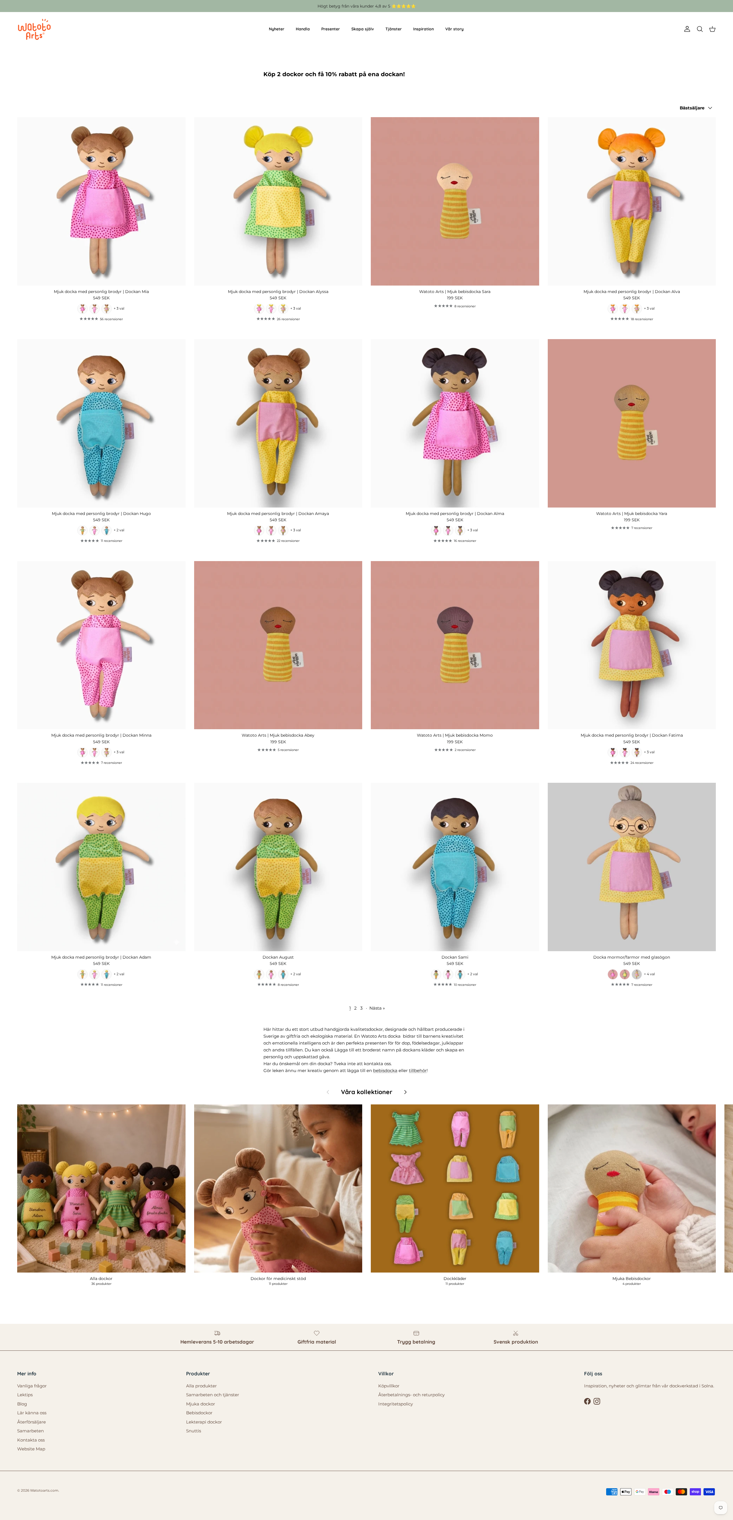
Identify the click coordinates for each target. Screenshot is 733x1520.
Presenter (330, 29)
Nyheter (276, 29)
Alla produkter (201, 1386)
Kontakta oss (31, 1440)
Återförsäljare (31, 1422)
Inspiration (423, 29)
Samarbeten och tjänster (212, 1394)
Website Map (31, 1449)
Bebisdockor (199, 1412)
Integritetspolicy (395, 1404)
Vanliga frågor (32, 1386)
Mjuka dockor (200, 1404)
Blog (22, 1404)
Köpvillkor (388, 1386)
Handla (303, 29)
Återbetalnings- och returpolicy (411, 1394)
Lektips (25, 1394)
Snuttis (193, 1431)
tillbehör (418, 1070)
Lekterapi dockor (204, 1422)
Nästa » (377, 1008)
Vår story (454, 29)
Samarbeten (30, 1431)
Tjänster (393, 29)
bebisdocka (385, 1070)
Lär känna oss (31, 1412)
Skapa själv (362, 29)
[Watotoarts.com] (34, 29)
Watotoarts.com (44, 1490)
